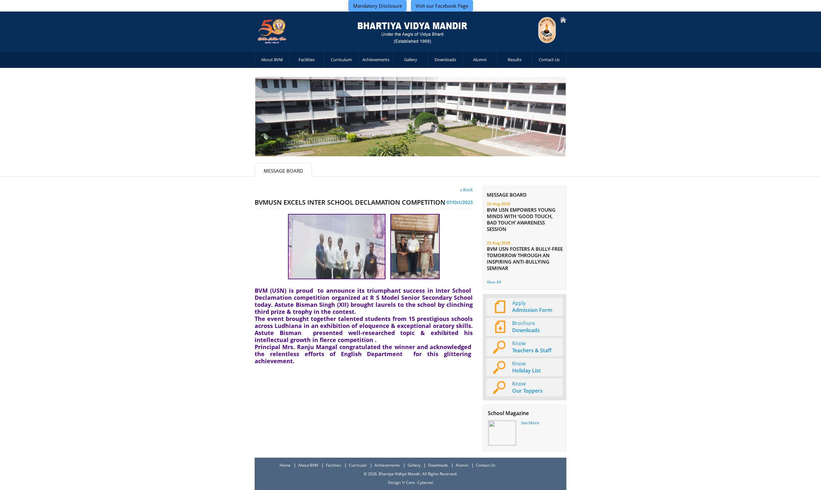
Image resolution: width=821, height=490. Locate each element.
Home (285, 465)
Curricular (358, 465)
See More (530, 423)
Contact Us (549, 59)
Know (532, 347)
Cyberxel (425, 482)
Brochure (526, 327)
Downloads (445, 59)
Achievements (375, 59)
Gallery (410, 59)
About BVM (272, 59)
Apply (532, 306)
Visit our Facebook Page (442, 6)
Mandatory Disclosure (377, 6)
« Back (466, 189)
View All (494, 282)
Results (514, 59)
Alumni (480, 59)
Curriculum (341, 59)
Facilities (307, 59)
